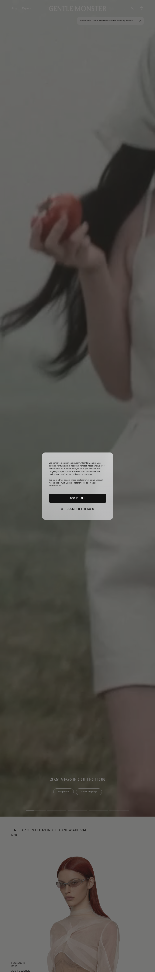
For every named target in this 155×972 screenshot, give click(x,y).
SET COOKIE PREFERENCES (77, 509)
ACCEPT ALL (77, 498)
